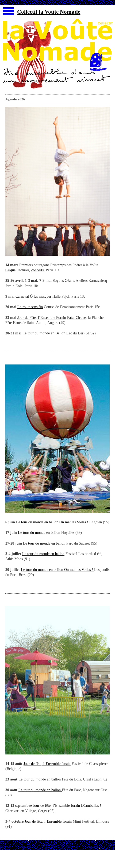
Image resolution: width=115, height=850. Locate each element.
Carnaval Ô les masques (33, 296)
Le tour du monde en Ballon (43, 333)
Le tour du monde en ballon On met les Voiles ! (57, 570)
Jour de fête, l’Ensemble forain (47, 764)
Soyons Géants (64, 281)
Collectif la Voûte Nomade (48, 12)
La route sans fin (30, 307)
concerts (37, 270)
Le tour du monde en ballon (37, 522)
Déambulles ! (91, 806)
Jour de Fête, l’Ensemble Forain (41, 318)
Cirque (10, 270)
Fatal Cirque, (77, 318)
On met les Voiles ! (73, 522)
